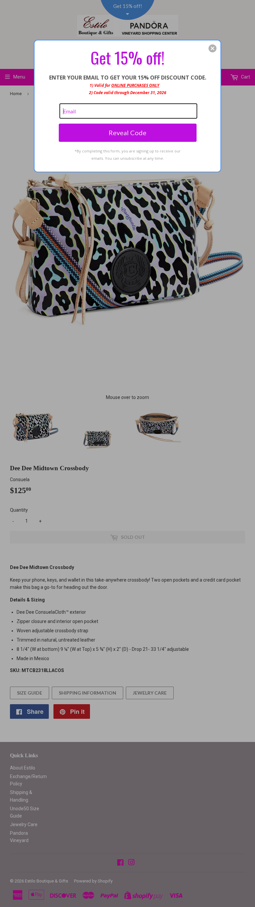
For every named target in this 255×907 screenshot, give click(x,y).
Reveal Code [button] (127, 133)
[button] (212, 48)
